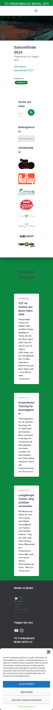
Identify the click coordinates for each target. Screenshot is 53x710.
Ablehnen (27, 692)
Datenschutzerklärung (26, 706)
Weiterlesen (24, 379)
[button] (48, 651)
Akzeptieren (26, 684)
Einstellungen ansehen (26, 700)
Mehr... (16, 612)
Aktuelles (21, 82)
